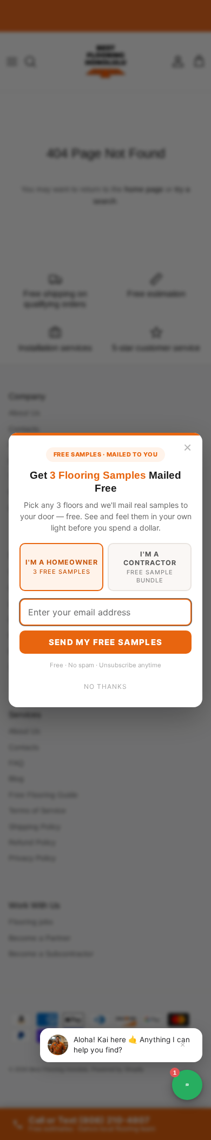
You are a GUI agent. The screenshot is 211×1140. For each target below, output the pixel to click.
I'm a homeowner (61, 566)
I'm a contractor (149, 567)
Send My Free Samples (105, 642)
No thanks (105, 686)
